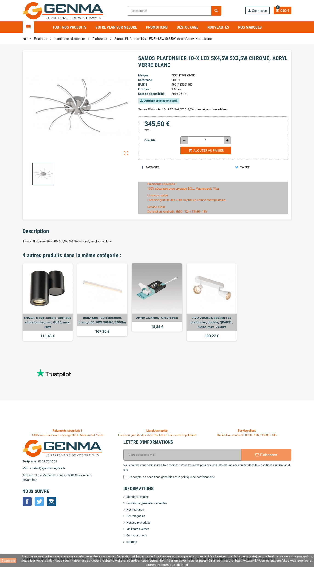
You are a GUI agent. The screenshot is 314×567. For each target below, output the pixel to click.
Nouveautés (218, 27)
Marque (143, 75)
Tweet (244, 167)
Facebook (27, 501)
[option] (47, 302)
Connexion (257, 11)
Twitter (39, 501)
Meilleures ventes (137, 529)
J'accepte (8, 560)
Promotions (157, 27)
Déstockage (187, 27)
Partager (152, 167)
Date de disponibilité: (151, 93)
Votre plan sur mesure (116, 27)
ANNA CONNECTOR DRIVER (157, 317)
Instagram (51, 501)
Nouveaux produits (138, 522)
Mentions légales (137, 496)
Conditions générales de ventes (146, 503)
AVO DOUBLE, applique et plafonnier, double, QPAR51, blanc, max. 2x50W (212, 322)
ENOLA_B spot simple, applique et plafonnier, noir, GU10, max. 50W (47, 322)
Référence (145, 80)
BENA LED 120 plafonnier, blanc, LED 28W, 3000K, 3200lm (102, 320)
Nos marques (250, 27)
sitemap (131, 542)
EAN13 (142, 84)
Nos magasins (135, 516)
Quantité (149, 140)
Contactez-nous (136, 535)
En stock (143, 89)
